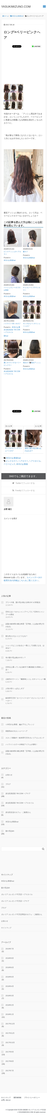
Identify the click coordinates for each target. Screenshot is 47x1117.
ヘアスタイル (35, 461)
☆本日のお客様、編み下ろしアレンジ (20, 724)
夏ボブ (25, 252)
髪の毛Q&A (10, 831)
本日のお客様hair (10, 260)
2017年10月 (10, 1042)
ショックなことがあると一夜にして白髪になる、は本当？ (25, 647)
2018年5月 (10, 977)
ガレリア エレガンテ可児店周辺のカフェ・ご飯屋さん (21, 914)
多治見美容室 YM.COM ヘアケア (18, 793)
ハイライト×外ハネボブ (12, 323)
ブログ (8, 784)
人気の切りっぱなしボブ (15, 688)
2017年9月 (10, 1052)
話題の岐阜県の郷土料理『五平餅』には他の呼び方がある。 (25, 625)
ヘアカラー (23, 461)
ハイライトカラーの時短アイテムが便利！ (22, 744)
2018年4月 (10, 986)
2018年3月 (10, 996)
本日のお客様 (22, 464)
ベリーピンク (9, 464)
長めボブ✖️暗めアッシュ (32, 363)
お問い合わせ (6, 1100)
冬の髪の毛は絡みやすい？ (16, 657)
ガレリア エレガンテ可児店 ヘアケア (15, 901)
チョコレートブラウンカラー (31, 289)
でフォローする (25, 483)
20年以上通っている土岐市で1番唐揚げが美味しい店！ (25, 668)
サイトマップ (6, 928)
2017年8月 (10, 1061)
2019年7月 (10, 949)
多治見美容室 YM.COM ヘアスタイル (12, 331)
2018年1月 (10, 1014)
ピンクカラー (11, 461)
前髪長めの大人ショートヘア (16, 731)
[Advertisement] (23, 69)
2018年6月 (10, 967)
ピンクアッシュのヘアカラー (12, 253)
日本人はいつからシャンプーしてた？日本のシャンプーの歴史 (25, 613)
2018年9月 (10, 958)
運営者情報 (17, 1097)
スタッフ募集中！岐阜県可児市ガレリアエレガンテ (25, 738)
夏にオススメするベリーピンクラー (12, 364)
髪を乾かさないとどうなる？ (16, 636)
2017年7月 (10, 1071)
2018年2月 (10, 1005)
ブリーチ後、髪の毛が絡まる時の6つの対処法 (23, 602)
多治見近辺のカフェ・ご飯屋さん (18, 812)
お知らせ (9, 775)
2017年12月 (10, 1024)
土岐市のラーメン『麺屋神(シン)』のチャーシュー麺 (26, 679)
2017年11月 (10, 1033)
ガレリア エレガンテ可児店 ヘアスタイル (17, 894)
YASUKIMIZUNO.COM (16, 6)
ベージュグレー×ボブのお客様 (12, 289)
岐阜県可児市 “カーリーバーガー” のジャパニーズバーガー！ (25, 699)
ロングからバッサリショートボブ (31, 325)
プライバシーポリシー (32, 1097)
